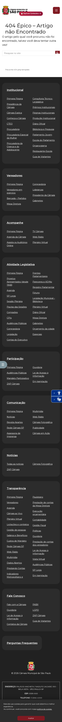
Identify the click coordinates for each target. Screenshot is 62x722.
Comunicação (16, 402)
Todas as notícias (15, 464)
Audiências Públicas (17, 323)
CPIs (9, 318)
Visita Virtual (39, 559)
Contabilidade (39, 520)
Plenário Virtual (40, 242)
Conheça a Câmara (16, 118)
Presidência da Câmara (14, 106)
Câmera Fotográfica (42, 464)
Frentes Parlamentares (40, 275)
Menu (54, 10)
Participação (15, 358)
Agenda (11, 290)
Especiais (37, 334)
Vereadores (14, 175)
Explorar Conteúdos (31, 13)
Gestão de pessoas (16, 530)
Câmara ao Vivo (14, 513)
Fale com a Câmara (16, 604)
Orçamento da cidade (44, 329)
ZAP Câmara (13, 383)
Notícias (11, 417)
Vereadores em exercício (14, 191)
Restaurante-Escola (42, 151)
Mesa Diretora (14, 204)
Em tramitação (40, 381)
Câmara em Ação (41, 433)
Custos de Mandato (17, 541)
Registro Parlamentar (43, 287)
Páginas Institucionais (44, 113)
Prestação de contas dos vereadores (43, 543)
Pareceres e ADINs (42, 281)
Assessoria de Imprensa (13, 435)
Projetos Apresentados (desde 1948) (17, 281)
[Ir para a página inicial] (15, 10)
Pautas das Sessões (17, 307)
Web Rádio (38, 237)
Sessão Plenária (14, 301)
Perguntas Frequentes (22, 643)
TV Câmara (38, 231)
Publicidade (38, 428)
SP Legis (11, 296)
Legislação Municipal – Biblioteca (44, 300)
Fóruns (36, 292)
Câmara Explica (14, 113)
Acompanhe (15, 222)
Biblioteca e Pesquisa (43, 129)
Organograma (40, 145)
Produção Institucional (44, 118)
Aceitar (31, 718)
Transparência (16, 488)
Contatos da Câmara (17, 624)
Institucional (15, 90)
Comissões (12, 312)
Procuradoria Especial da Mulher (17, 136)
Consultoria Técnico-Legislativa (43, 100)
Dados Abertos (14, 563)
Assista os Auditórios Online (17, 244)
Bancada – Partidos (16, 198)
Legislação (12, 334)
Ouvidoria (37, 367)
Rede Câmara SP (15, 428)
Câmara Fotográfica (42, 422)
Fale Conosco (16, 595)
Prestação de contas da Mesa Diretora (43, 504)
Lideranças (38, 189)
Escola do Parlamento (44, 140)
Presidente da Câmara (44, 195)
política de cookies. (44, 709)
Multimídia (38, 411)
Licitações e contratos (18, 524)
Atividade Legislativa (21, 264)
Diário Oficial (39, 123)
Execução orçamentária (39, 513)
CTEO (10, 123)
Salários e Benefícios (17, 535)
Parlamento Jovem (42, 134)
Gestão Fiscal (39, 525)
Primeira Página (15, 98)
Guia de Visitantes (42, 156)
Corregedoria (39, 184)
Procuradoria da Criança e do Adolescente (14, 146)
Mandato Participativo (18, 378)
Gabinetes (38, 200)
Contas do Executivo (17, 339)
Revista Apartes (15, 422)
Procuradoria (13, 129)
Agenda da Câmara (16, 237)
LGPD (36, 610)
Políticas (37, 531)
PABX (35, 604)
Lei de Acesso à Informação (40, 374)
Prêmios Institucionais (44, 107)
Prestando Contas (16, 568)
